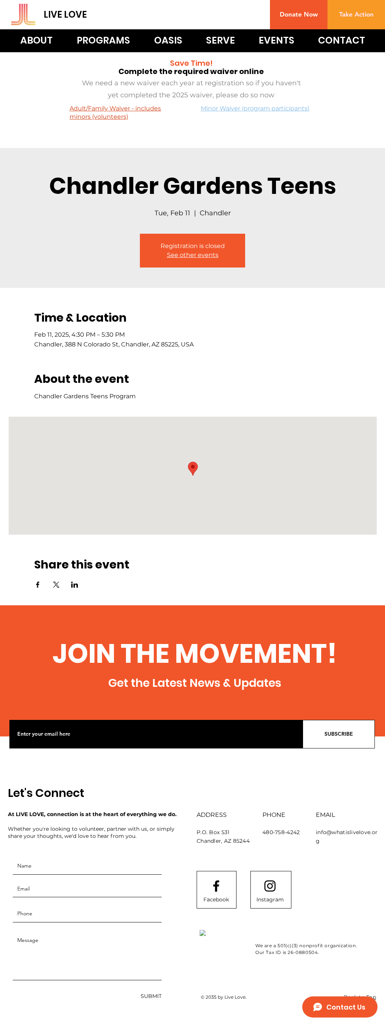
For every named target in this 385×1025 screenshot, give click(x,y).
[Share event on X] (56, 585)
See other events (192, 255)
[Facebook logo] (216, 885)
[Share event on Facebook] (37, 585)
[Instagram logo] (269, 885)
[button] (298, 14)
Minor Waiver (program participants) (255, 108)
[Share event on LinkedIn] (74, 585)
